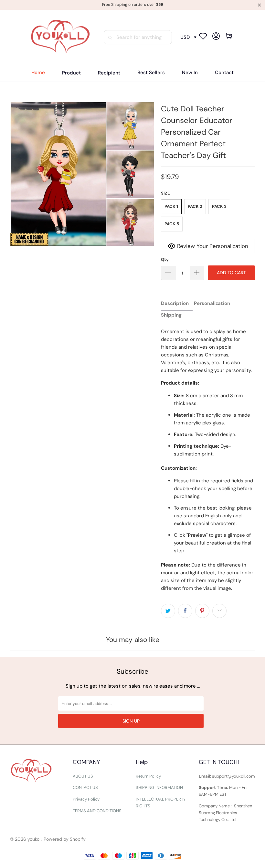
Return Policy (148, 776)
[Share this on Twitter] (168, 611)
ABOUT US (83, 776)
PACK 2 (195, 206)
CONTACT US (85, 787)
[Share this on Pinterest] (202, 611)
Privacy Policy (86, 799)
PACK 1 (171, 206)
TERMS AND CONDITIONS (97, 811)
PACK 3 (219, 206)
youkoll (34, 839)
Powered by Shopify (65, 839)
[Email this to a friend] (219, 611)
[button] (71, 73)
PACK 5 (171, 224)
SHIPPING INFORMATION (159, 787)
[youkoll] (60, 37)
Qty (165, 259)
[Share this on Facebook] (185, 611)
